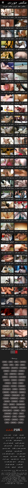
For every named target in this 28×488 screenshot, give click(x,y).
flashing (6, 386)
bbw (17, 364)
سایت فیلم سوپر (15, 459)
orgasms (6, 407)
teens (14, 416)
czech (20, 383)
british (21, 373)
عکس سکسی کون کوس (21, 437)
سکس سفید (21, 435)
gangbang (22, 389)
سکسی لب (15, 435)
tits (22, 419)
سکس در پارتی (7, 435)
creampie (21, 380)
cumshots (6, 380)
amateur (23, 361)
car (6, 373)
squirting (7, 413)
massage (7, 401)
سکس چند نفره (13, 456)
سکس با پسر (9, 440)
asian (4, 361)
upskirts (15, 419)
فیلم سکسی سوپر (18, 451)
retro (15, 413)
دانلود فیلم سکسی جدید (10, 461)
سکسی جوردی (19, 483)
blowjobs (14, 370)
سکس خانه (7, 467)
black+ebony (6, 367)
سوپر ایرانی (6, 459)
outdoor (16, 410)
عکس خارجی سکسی (8, 445)
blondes (21, 370)
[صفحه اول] (14, 430)
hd (22, 395)
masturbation (20, 404)
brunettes (12, 373)
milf (5, 404)
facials (8, 383)
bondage (6, 370)
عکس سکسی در (20, 464)
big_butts (14, 367)
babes (22, 364)
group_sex (14, 392)
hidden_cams (16, 395)
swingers (21, 416)
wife (7, 422)
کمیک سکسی (20, 467)
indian (22, 398)
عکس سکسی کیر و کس (8, 443)
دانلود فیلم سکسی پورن (8, 437)
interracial (14, 398)
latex (21, 401)
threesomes (7, 416)
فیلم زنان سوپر (6, 448)
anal (16, 361)
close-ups (22, 376)
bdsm (11, 364)
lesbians (14, 401)
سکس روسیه (5, 456)
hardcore (6, 392)
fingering (21, 386)
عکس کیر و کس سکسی (19, 445)
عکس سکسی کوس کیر (9, 464)
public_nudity (7, 410)
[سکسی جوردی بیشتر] (3, 2)
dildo (14, 383)
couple (5, 376)
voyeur (20, 422)
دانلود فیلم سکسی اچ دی (8, 453)
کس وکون (14, 467)
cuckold (14, 380)
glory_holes (7, 389)
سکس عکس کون (9, 451)
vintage (7, 419)
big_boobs (23, 367)
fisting (14, 386)
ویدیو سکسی (21, 461)
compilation (13, 376)
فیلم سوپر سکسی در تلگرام (19, 448)
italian (6, 398)
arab (11, 361)
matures (12, 404)
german (14, 389)
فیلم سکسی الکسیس (19, 443)
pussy (21, 413)
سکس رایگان (22, 456)
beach (5, 364)
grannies (22, 392)
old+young (14, 407)
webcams (13, 422)
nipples (22, 407)
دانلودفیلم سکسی (18, 440)
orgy (23, 410)
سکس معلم (23, 459)
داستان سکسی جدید (21, 453)
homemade (7, 395)
